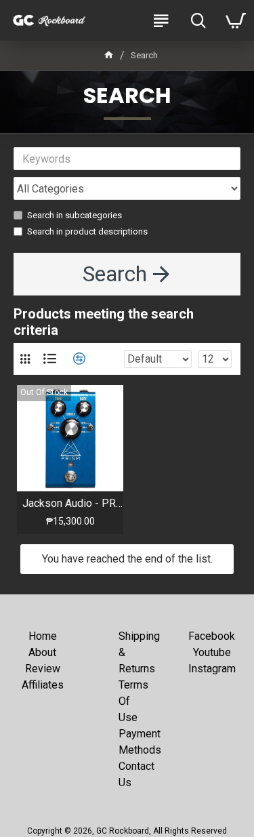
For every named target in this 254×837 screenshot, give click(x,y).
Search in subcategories (74, 215)
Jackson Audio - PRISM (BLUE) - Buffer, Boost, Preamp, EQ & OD (72, 503)
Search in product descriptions (87, 231)
